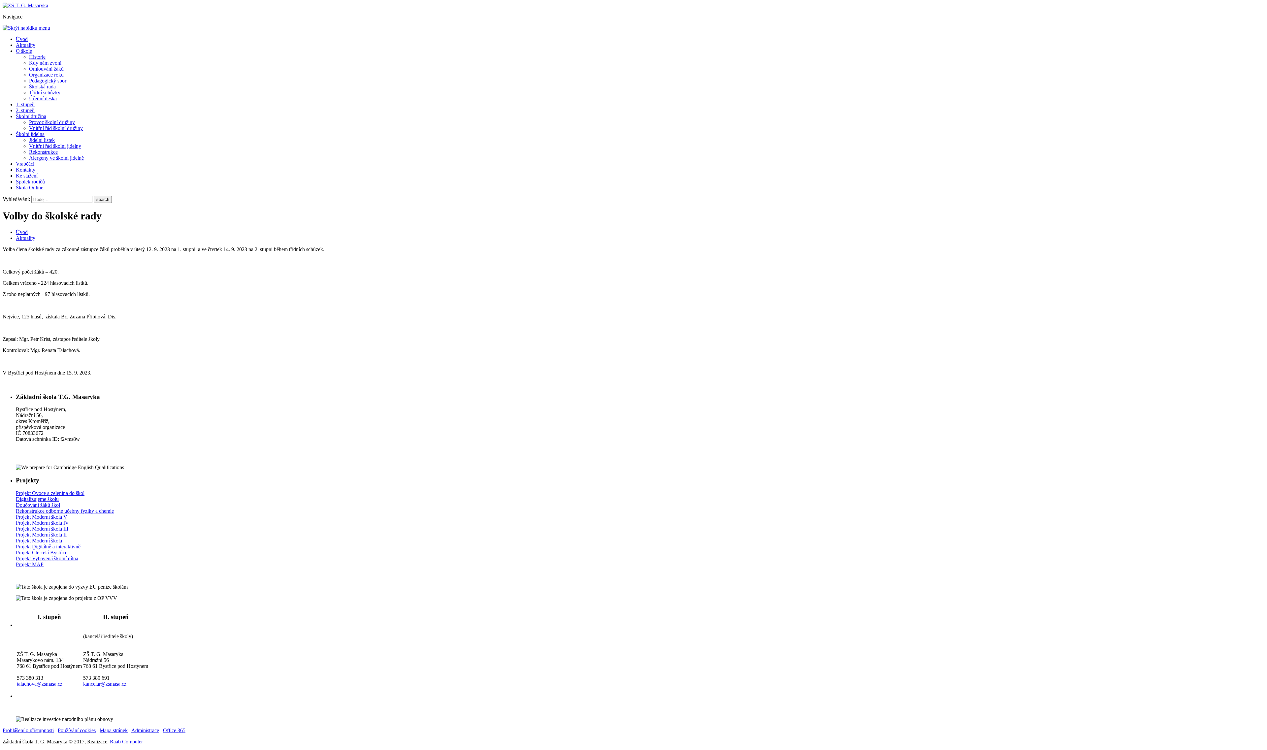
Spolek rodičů (30, 181)
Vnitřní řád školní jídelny (55, 146)
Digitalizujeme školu (37, 499)
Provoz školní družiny (52, 122)
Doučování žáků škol (38, 505)
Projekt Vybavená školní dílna (47, 558)
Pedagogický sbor (47, 80)
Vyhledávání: (17, 199)
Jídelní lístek (42, 140)
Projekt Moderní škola (39, 540)
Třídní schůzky (44, 92)
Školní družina (31, 116)
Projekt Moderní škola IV (42, 523)
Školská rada (42, 86)
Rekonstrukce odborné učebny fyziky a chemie (65, 511)
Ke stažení (27, 176)
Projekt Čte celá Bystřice (41, 552)
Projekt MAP (30, 564)
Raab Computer (126, 741)
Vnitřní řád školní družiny (56, 128)
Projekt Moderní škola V (41, 517)
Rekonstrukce (43, 152)
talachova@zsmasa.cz (39, 684)
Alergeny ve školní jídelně (56, 158)
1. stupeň (25, 104)
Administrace (145, 730)
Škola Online (29, 187)
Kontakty (25, 170)
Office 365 (174, 730)
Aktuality (25, 45)
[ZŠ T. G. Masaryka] (25, 5)
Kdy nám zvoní (45, 63)
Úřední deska (43, 98)
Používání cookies (77, 730)
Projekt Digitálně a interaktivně (48, 546)
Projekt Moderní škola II (41, 535)
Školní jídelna (30, 134)
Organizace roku (46, 75)
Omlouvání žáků (46, 69)
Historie (37, 57)
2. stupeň (25, 110)
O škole (24, 51)
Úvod (22, 39)
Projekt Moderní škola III (42, 529)
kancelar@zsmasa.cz (104, 684)
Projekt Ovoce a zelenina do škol (50, 493)
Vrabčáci (25, 164)
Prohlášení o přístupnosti (28, 730)
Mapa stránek (114, 730)
